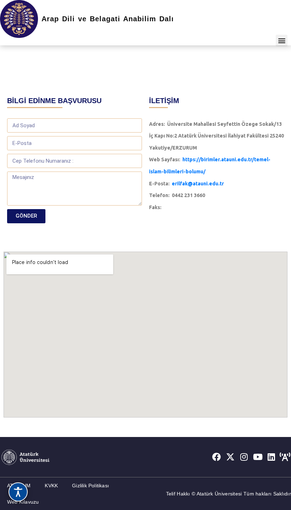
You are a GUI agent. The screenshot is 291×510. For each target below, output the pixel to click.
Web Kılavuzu (23, 502)
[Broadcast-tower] (285, 457)
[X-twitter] (230, 457)
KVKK (51, 485)
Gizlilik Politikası (90, 485)
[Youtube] (258, 457)
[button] (281, 40)
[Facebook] (216, 457)
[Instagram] (244, 457)
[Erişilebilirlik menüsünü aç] (18, 491)
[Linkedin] (271, 457)
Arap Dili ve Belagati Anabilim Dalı (108, 19)
